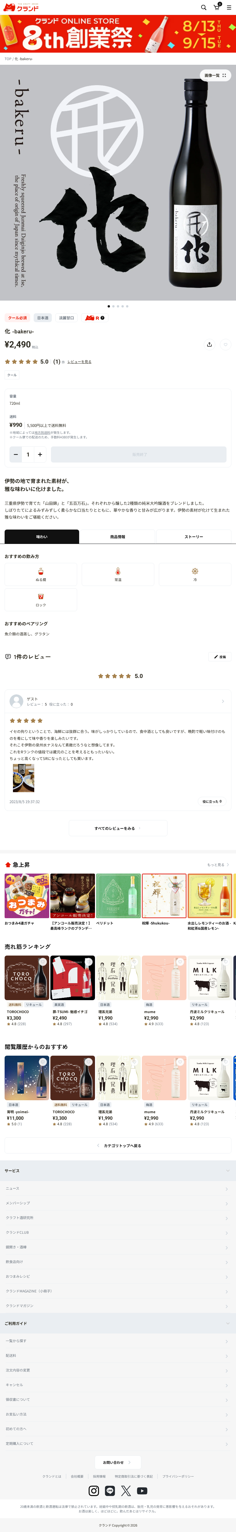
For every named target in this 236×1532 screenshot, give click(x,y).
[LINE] (110, 1491)
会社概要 (77, 1476)
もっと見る (215, 864)
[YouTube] (142, 1491)
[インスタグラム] (94, 1491)
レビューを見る (79, 361)
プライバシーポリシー (178, 1476)
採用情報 (99, 1476)
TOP (8, 58)
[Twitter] (126, 1491)
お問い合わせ (113, 1462)
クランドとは (51, 1476)
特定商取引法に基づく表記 (134, 1476)
